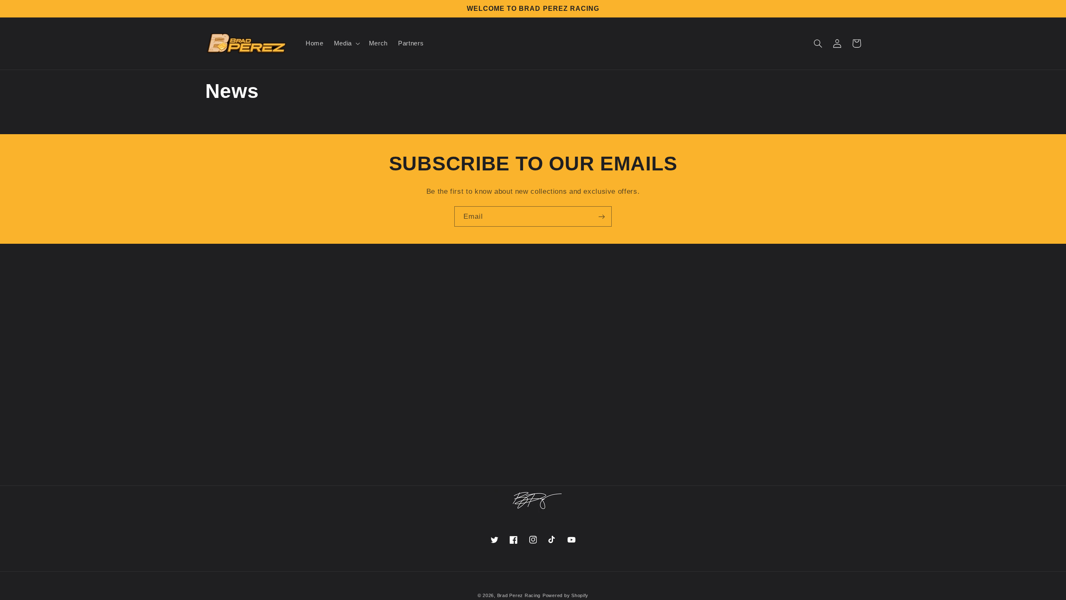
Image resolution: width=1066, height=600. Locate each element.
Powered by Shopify (565, 595)
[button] (346, 44)
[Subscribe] (601, 216)
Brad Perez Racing (519, 595)
